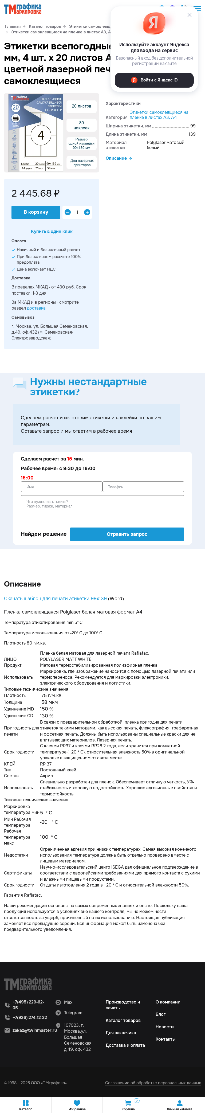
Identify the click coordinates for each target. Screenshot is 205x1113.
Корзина (129, 1105)
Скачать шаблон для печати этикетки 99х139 (55, 599)
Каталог (25, 1109)
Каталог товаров (123, 1020)
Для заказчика (121, 1033)
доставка (36, 308)
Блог (160, 1014)
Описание (116, 158)
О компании (168, 1002)
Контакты (166, 1039)
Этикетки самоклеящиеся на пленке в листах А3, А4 (159, 115)
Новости (165, 1027)
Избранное (77, 1109)
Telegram (73, 1013)
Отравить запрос (127, 534)
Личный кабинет (179, 1109)
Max (68, 1002)
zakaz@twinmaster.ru (35, 1030)
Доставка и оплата (125, 1045)
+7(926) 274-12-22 (30, 1017)
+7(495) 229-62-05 (28, 1005)
